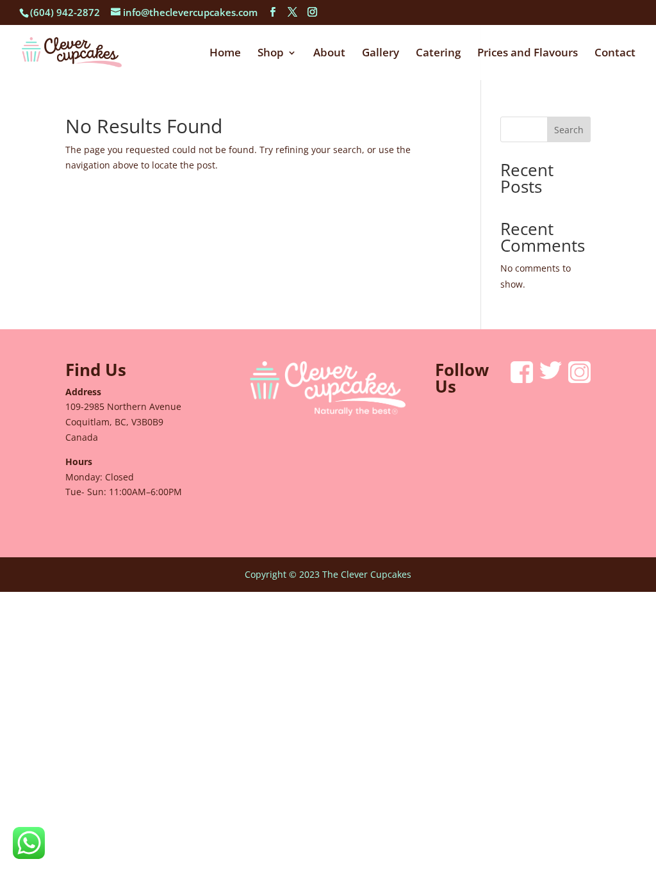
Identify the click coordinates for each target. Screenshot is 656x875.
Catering (438, 54)
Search (569, 130)
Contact (615, 54)
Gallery (380, 54)
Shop (271, 54)
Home (225, 54)
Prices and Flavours (527, 54)
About (329, 54)
